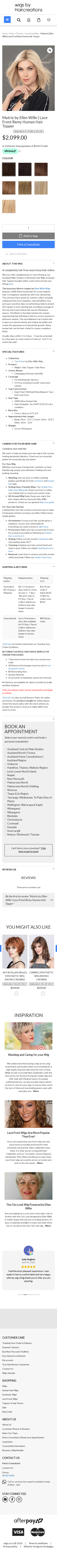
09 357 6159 (8, 1475)
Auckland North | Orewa (21, 752)
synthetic (38, 480)
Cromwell (12, 823)
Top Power (19, 361)
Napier (11, 775)
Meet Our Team (9, 1433)
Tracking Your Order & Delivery (17, 1343)
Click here (7, 644)
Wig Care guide (47, 502)
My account (7, 1360)
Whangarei (13, 812)
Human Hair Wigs (10, 1390)
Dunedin (12, 827)
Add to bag (30, 236)
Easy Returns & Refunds (13, 1356)
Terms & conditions (38, 1543)
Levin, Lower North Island (21, 771)
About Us (6, 1424)
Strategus (48, 1546)
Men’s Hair (7, 1411)
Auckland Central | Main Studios (25, 749)
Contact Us (7, 1368)
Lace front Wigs (32, 33)
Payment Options (10, 1347)
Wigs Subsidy (8, 1373)
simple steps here (43, 557)
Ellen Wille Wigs (42, 288)
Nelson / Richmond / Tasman (23, 834)
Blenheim (12, 816)
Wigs (4, 1386)
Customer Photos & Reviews (16, 1429)
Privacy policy (10, 1546)
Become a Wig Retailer (13, 1450)
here (11, 284)
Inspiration (7, 1441)
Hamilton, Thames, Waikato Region (27, 767)
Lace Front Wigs (10, 1399)
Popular (19, 33)
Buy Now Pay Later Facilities (15, 1351)
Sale (4, 1407)
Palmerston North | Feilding (23, 786)
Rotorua (12, 790)
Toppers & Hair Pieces (12, 1403)
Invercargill (13, 830)
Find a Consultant (28, 244)
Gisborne (12, 764)
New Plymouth (15, 778)
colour (7, 158)
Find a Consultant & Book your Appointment (23, 1437)
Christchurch (14, 819)
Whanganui (13, 808)
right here (43, 526)
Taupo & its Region (18, 793)
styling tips (43, 539)
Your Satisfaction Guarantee (15, 1364)
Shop (12, 33)
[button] (16, 254)
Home (5, 33)
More (36, 1091)
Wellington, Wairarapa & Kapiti (25, 804)
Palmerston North (17, 782)
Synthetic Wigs (9, 1394)
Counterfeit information (13, 1446)
